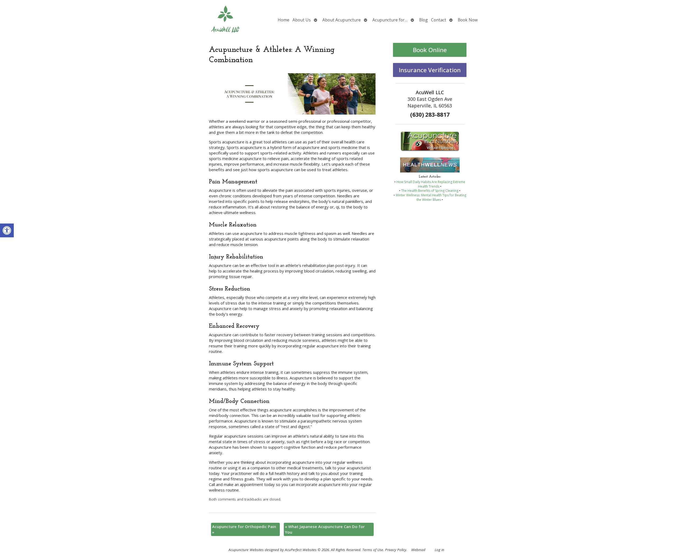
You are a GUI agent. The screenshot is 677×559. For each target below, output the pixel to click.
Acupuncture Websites (246, 549)
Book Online (430, 50)
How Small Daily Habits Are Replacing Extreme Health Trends (430, 184)
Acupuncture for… (390, 20)
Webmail (418, 549)
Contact (438, 20)
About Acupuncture (341, 20)
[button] (7, 230)
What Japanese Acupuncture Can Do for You (325, 529)
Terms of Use (372, 549)
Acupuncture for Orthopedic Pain (244, 529)
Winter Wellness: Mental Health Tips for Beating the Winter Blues (431, 197)
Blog (423, 20)
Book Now (468, 20)
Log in (439, 549)
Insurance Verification (430, 70)
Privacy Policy (395, 549)
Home (283, 20)
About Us (301, 20)
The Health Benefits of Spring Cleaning (429, 190)
